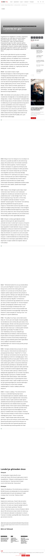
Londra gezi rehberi (32, 26)
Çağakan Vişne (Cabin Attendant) (10, 30)
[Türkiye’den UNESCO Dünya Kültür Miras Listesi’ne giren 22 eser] (15, 534)
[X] (34, 37)
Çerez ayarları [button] (18, 555)
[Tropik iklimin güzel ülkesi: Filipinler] (33, 56)
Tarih (12, 536)
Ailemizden (6, 26)
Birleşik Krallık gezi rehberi (22, 26)
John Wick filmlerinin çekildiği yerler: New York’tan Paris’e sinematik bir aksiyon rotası (25, 541)
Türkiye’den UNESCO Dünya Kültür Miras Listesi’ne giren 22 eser (14, 540)
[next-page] (33, 75)
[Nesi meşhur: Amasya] (33, 66)
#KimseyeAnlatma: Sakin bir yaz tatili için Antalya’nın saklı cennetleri (5, 540)
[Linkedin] (42, 37)
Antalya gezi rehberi (4, 536)
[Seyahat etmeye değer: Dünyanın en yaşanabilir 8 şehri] (33, 51)
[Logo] (4, 1)
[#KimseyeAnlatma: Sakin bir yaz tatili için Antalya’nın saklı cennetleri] (5, 534)
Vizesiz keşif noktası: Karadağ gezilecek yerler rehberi (39, 70)
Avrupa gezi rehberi (12, 26)
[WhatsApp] (39, 37)
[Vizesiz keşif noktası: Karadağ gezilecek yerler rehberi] (33, 71)
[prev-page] (31, 75)
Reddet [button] (23, 555)
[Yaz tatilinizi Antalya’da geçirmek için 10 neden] (33, 61)
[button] (38, 2)
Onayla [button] (28, 555)
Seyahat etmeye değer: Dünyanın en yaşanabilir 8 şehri (39, 51)
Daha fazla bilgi (22, 553)
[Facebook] (32, 37)
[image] (37, 92)
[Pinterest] (37, 37)
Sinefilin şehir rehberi (24, 536)
